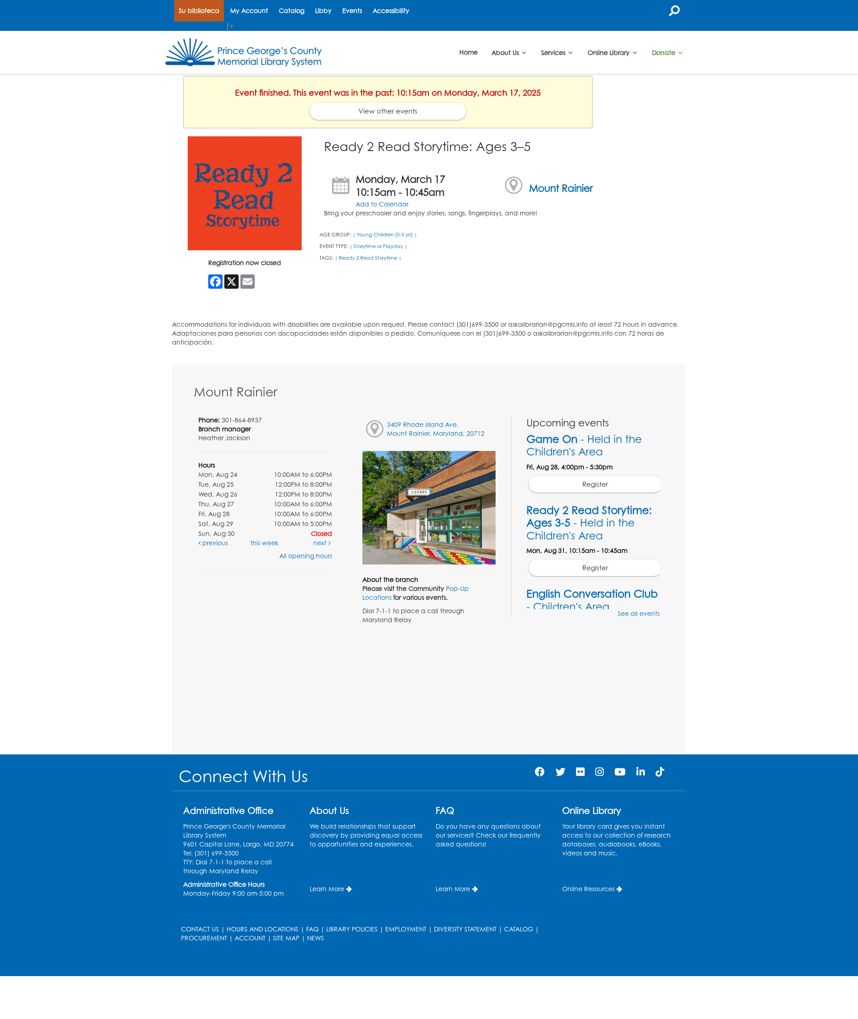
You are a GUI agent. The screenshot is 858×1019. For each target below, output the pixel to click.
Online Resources (588, 889)
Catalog (291, 10)
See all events (639, 613)
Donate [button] (664, 52)
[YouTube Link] (620, 772)
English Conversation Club (592, 600)
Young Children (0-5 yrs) (385, 235)
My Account (249, 10)
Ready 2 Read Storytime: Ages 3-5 (589, 522)
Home (468, 52)
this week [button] (264, 543)
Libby (323, 10)
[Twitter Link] (560, 772)
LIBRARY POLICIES (352, 929)
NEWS (315, 938)
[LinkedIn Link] (640, 772)
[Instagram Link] (599, 772)
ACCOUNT (250, 938)
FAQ (312, 929)
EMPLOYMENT (405, 929)
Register (595, 484)
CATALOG (518, 929)
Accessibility (391, 10)
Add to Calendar (382, 204)
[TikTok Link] (660, 772)
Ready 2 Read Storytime (368, 258)
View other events (387, 111)
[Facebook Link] (540, 772)
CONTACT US (200, 929)
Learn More (327, 889)
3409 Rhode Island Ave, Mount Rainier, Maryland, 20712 (435, 429)
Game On (584, 445)
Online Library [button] (609, 52)
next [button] (320, 543)
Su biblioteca (199, 10)
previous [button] (214, 543)
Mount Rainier (561, 188)
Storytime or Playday (378, 246)
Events (352, 10)
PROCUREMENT (204, 938)
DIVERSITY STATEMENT (465, 929)
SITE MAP (286, 938)
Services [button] (554, 52)
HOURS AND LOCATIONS (263, 929)
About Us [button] (506, 52)
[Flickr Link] (580, 772)
